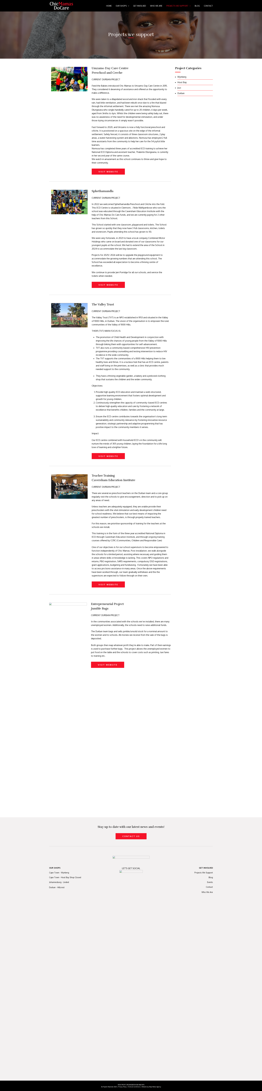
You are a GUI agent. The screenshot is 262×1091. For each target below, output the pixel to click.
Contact (209, 887)
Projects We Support (203, 872)
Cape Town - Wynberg (59, 872)
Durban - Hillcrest (57, 887)
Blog (211, 877)
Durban (180, 93)
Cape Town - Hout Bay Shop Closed (65, 877)
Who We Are (207, 892)
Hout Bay (182, 82)
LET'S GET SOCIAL (131, 868)
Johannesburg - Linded (59, 882)
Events (210, 882)
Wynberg (181, 76)
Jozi (179, 87)
